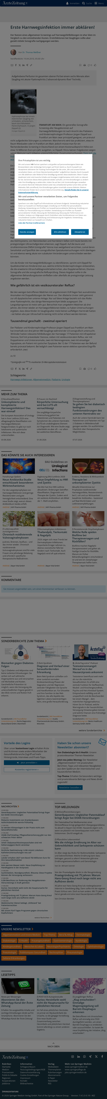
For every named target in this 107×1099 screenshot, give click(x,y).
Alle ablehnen (60, 232)
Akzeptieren (80, 232)
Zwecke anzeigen (27, 232)
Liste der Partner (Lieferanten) (31, 223)
